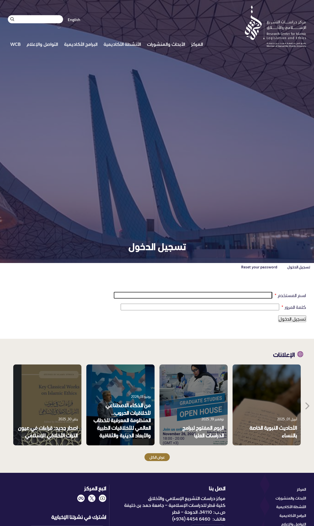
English (74, 19)
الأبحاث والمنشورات (166, 44)
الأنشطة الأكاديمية (122, 44)
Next (306, 404)
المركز (197, 44)
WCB (15, 44)
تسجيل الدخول (298, 266)
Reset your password (259, 266)
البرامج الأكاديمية (81, 44)
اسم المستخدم (292, 295)
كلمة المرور (295, 307)
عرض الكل (157, 457)
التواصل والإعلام (42, 44)
